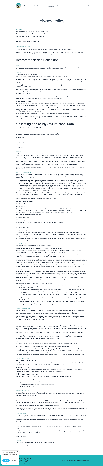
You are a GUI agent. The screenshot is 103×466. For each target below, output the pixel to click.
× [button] (17, 451)
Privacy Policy (27, 463)
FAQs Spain (27, 460)
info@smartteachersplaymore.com (29, 41)
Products (33, 6)
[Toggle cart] (88, 6)
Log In (83, 6)
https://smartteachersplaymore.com (39, 31)
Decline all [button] (14, 460)
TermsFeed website (21, 196)
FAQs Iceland (27, 458)
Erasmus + (72, 5)
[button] (10, 463)
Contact (78, 5)
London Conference (51, 5)
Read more (11, 458)
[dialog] (10, 458)
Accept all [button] (6, 460)
